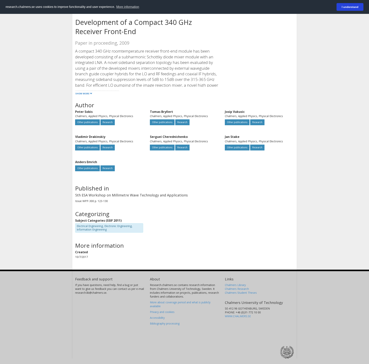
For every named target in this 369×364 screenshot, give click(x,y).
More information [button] (127, 6)
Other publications (87, 122)
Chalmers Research (237, 289)
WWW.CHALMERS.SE (238, 316)
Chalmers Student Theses (241, 292)
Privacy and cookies (162, 312)
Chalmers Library (235, 285)
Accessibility (157, 318)
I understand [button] (350, 6)
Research (108, 122)
